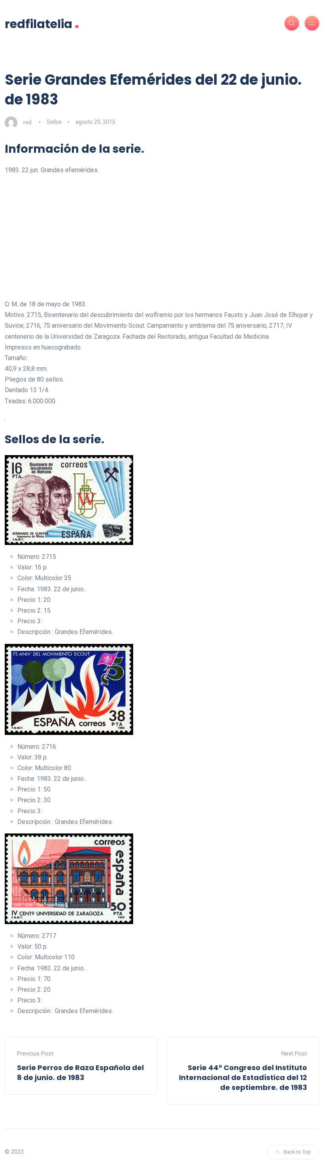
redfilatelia (42, 23)
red (27, 122)
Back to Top (297, 1152)
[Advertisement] (162, 237)
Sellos (54, 122)
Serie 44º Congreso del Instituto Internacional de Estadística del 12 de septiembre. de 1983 (243, 1077)
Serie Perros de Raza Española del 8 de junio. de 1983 (80, 1072)
